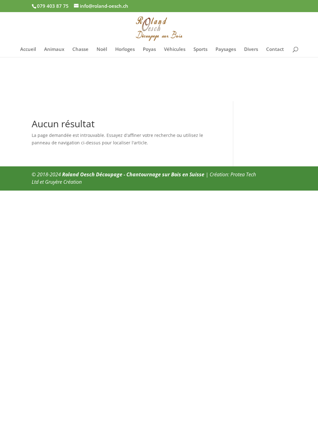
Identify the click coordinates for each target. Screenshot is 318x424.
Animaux (54, 49)
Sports (200, 49)
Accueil (28, 49)
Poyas (149, 49)
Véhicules (174, 49)
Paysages (226, 49)
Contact (275, 49)
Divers (251, 49)
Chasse (80, 49)
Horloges (125, 49)
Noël (102, 49)
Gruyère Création (63, 181)
